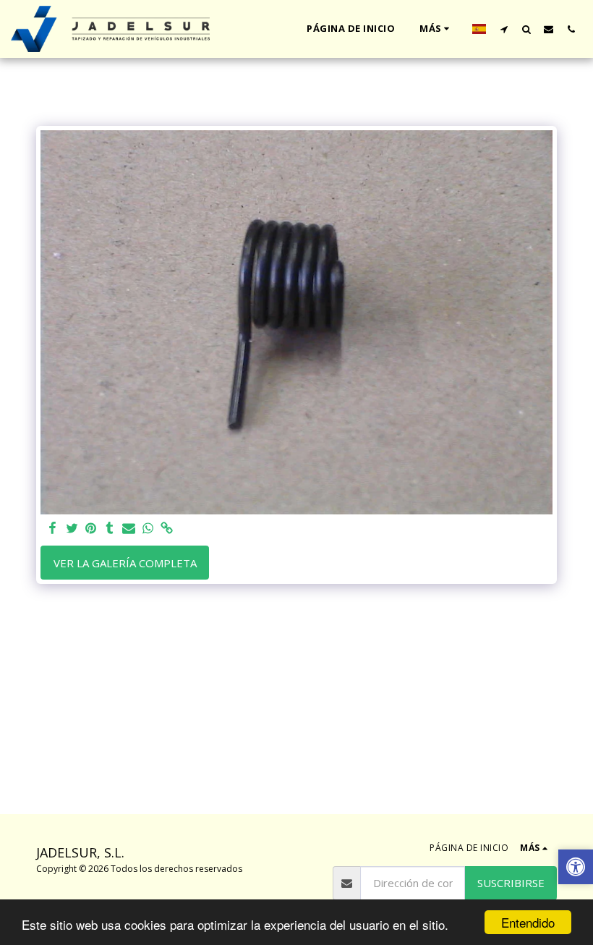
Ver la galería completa (125, 563)
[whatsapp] (148, 528)
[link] (167, 528)
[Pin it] (91, 528)
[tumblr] (109, 528)
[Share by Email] (129, 528)
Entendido (528, 922)
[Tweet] (72, 528)
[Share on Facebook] (53, 528)
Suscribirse (511, 883)
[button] (503, 29)
